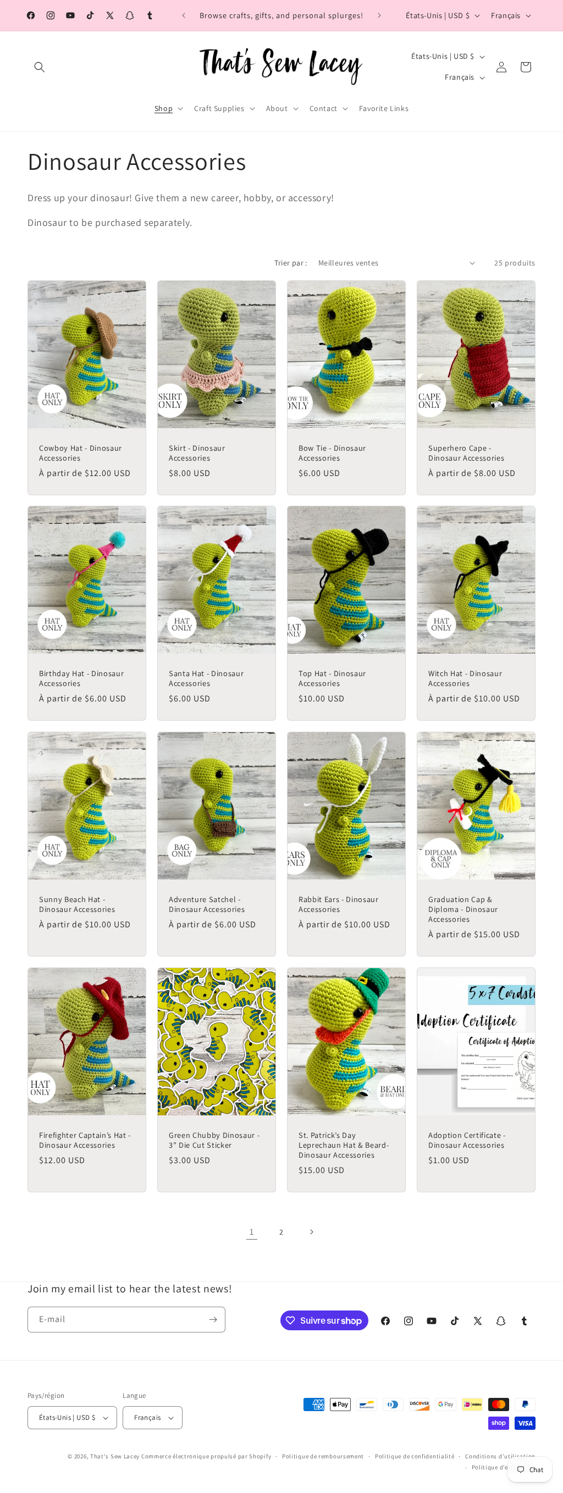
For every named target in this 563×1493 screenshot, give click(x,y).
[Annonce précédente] (184, 15)
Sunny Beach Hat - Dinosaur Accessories (77, 904)
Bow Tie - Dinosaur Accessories (332, 452)
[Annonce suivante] (379, 15)
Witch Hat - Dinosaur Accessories (465, 678)
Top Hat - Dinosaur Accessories (332, 678)
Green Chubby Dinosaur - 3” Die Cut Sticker (214, 1140)
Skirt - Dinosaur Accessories (197, 452)
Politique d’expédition (504, 1467)
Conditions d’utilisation (500, 1456)
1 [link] (252, 1231)
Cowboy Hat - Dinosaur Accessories (80, 452)
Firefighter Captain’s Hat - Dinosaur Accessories (85, 1140)
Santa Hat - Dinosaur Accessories (206, 678)
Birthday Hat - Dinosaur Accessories (81, 678)
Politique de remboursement (323, 1456)
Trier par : (290, 263)
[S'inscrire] (213, 1319)
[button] (39, 67)
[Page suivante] (311, 1232)
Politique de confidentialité (415, 1456)
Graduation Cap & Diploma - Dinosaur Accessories (463, 909)
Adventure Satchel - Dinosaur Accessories (207, 904)
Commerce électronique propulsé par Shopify (206, 1456)
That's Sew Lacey (115, 1456)
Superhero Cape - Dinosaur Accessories (466, 452)
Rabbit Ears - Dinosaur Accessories (339, 904)
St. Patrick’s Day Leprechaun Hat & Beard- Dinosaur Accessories (344, 1145)
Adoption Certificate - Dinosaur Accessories (467, 1140)
